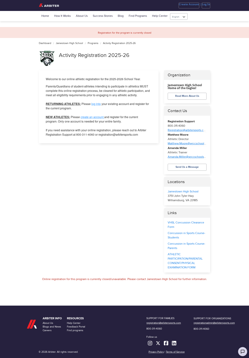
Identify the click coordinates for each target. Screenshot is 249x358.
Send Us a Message (187, 167)
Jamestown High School (69, 43)
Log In (206, 4)
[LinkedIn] (174, 342)
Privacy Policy (156, 351)
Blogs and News (52, 326)
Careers (47, 330)
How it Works (62, 16)
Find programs (138, 16)
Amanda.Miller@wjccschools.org (188, 157)
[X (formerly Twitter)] (158, 342)
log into (96, 104)
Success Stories (103, 16)
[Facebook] (166, 342)
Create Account (189, 4)
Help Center (160, 16)
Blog (121, 16)
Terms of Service (175, 351)
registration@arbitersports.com (163, 322)
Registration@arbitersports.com (187, 130)
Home (45, 16)
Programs (93, 43)
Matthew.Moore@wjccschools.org (189, 143)
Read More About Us (187, 95)
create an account (92, 117)
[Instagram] (150, 342)
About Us (82, 16)
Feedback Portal (76, 326)
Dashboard (45, 43)
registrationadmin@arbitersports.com (214, 322)
